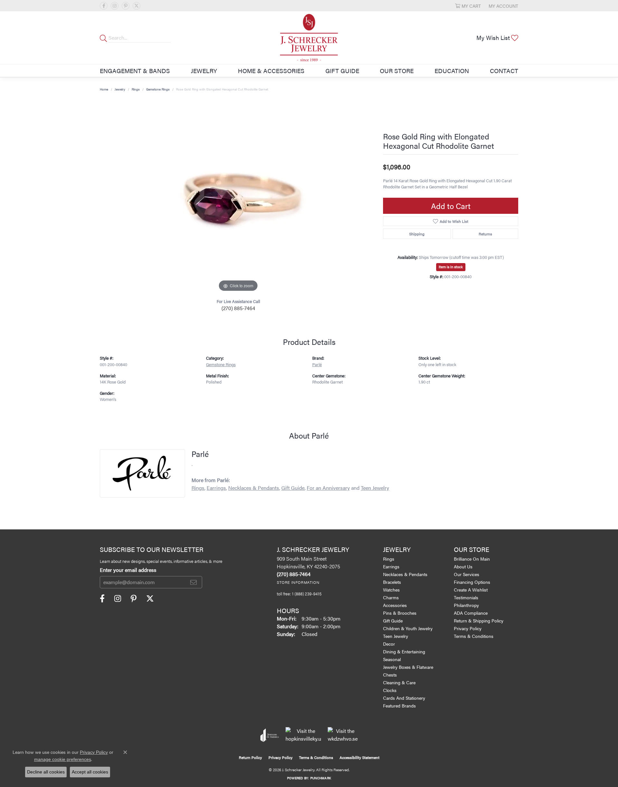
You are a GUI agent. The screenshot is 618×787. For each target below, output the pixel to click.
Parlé (317, 364)
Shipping (417, 234)
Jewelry (204, 70)
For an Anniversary (328, 487)
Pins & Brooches (400, 613)
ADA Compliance (471, 613)
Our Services (466, 574)
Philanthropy (466, 605)
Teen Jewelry (375, 487)
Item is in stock (451, 266)
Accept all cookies (90, 771)
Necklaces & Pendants (253, 487)
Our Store (397, 70)
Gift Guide (342, 70)
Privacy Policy (468, 628)
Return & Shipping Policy (478, 620)
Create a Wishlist (471, 589)
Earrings (216, 487)
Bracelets (392, 582)
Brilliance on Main (472, 558)
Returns (485, 234)
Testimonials (466, 597)
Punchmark (320, 778)
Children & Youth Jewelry (408, 628)
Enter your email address (128, 570)
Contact (504, 70)
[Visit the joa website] (269, 735)
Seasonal (392, 659)
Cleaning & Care (399, 682)
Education (452, 70)
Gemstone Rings (158, 89)
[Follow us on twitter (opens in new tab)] (136, 6)
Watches (391, 589)
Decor (389, 643)
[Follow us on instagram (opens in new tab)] (114, 6)
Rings (136, 89)
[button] (468, 5)
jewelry (120, 89)
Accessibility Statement (359, 757)
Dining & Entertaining (404, 651)
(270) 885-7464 (238, 308)
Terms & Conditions (473, 636)
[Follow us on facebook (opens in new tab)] (104, 6)
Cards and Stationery (404, 698)
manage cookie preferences (62, 759)
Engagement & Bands (135, 70)
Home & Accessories (271, 70)
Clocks (390, 690)
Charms (391, 597)
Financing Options (472, 582)
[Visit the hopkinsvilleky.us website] (303, 735)
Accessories (395, 605)
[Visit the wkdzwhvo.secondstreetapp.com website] (343, 735)
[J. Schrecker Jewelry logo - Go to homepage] (309, 37)
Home (104, 89)
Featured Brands (399, 705)
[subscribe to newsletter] (193, 582)
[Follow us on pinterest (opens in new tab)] (125, 6)
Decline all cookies (46, 771)
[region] (238, 196)
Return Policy (250, 757)
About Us (463, 566)
